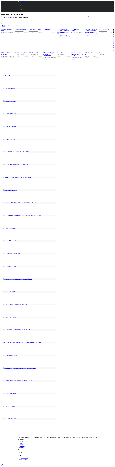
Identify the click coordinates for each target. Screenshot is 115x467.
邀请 (4, 26)
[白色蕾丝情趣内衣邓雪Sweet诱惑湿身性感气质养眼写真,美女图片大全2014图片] (63, 31)
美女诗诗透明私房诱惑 (103, 31)
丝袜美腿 (10, 17)
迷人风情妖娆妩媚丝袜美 (33, 54)
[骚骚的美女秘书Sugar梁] (35, 29)
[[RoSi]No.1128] (49, 29)
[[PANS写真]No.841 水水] (63, 53)
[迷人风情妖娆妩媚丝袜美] (35, 53)
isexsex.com (23, 449)
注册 (21, 10)
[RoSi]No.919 (101, 54)
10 (5, 25)
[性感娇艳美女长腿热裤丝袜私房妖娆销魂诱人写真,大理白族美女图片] (49, 54)
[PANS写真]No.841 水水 (61, 54)
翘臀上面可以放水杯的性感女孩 (7, 32)
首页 (88, 16)
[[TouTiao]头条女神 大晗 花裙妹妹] (77, 30)
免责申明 (22, 446)
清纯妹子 (3, 57)
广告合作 (22, 444)
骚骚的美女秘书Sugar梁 (33, 31)
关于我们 (22, 441)
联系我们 (22, 443)
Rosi (44, 32)
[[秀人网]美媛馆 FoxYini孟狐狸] (91, 53)
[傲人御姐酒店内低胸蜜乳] (21, 53)
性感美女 (17, 32)
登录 (21, 5)
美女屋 (5, 17)
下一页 (16, 25)
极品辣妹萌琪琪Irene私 (19, 31)
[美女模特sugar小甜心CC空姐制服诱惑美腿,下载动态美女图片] (77, 54)
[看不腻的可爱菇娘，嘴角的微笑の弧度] (7, 53)
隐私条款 (22, 447)
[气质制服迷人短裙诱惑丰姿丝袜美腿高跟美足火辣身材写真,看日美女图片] (91, 31)
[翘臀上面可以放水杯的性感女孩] (7, 30)
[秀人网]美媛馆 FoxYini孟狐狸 (90, 56)
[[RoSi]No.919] (105, 53)
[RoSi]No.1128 (45, 30)
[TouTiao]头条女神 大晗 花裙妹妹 (77, 32)
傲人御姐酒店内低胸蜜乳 (19, 54)
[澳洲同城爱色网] (22, 1)
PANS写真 (59, 56)
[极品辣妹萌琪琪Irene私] (21, 29)
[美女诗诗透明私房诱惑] (105, 29)
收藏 (2, 26)
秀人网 (87, 57)
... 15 (7, 25)
